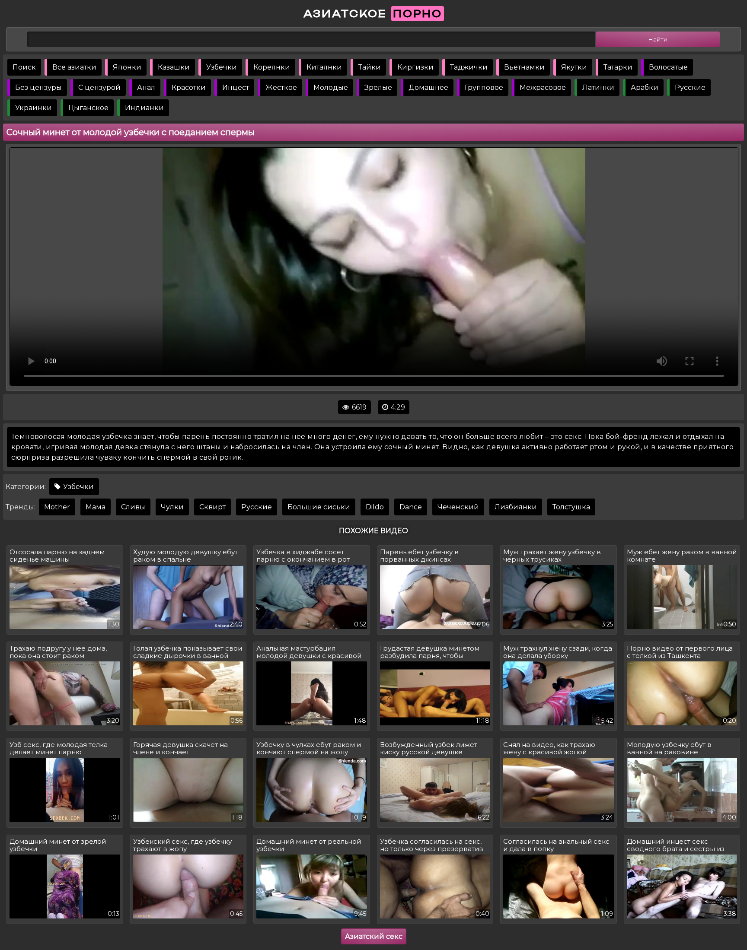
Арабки (644, 87)
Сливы (133, 507)
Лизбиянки (516, 507)
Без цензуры (38, 87)
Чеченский (458, 507)
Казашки (174, 67)
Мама (95, 507)
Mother (57, 507)
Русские (690, 87)
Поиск (24, 67)
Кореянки (271, 67)
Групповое (484, 87)
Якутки (574, 67)
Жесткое (281, 87)
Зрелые (378, 87)
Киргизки (415, 67)
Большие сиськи (318, 507)
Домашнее (428, 87)
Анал (146, 87)
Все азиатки (74, 67)
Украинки (33, 108)
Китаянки (324, 67)
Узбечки (221, 67)
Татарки (617, 67)
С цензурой (99, 87)
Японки (127, 67)
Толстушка (571, 507)
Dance (410, 507)
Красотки (189, 87)
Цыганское (88, 108)
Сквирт (212, 507)
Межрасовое (543, 87)
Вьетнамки (524, 67)
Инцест (235, 87)
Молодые (330, 87)
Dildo (375, 507)
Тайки (369, 67)
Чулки (172, 507)
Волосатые (668, 67)
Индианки (144, 108)
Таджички (469, 67)
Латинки (598, 87)
